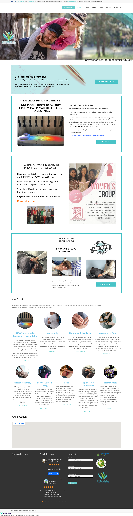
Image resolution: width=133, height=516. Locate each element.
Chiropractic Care (107, 333)
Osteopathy (52, 333)
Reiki (66, 382)
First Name (71, 458)
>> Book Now (21, 1)
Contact (115, 7)
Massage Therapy (22, 382)
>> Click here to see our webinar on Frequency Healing (86, 135)
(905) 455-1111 (31, 1)
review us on (52, 473)
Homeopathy (110, 382)
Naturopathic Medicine (80, 333)
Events (101, 7)
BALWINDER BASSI (55, 481)
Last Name (71, 466)
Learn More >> (25, 361)
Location (108, 7)
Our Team (86, 7)
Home (79, 7)
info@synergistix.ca (71, 1)
